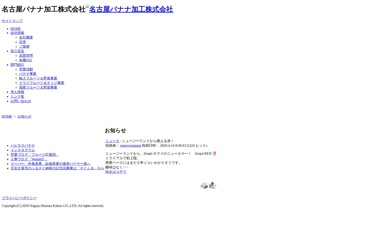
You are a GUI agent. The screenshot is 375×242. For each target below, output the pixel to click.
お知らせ (24, 116)
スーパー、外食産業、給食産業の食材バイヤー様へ (50, 164)
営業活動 (26, 69)
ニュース (112, 141)
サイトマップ (12, 21)
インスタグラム (23, 150)
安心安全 (17, 51)
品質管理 (26, 55)
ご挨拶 (24, 46)
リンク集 (17, 96)
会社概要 (26, 37)
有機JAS (25, 60)
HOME (15, 29)
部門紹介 (17, 65)
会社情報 (17, 33)
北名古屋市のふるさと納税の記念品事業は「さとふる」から (57, 168)
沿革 (22, 42)
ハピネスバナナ (23, 145)
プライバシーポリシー (19, 198)
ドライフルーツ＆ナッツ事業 (41, 83)
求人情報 (17, 92)
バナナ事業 (27, 74)
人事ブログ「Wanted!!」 (29, 159)
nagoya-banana (130, 145)
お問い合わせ (20, 101)
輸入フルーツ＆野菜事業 (38, 78)
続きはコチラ (115, 172)
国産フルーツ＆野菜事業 (38, 87)
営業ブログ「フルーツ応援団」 (35, 154)
